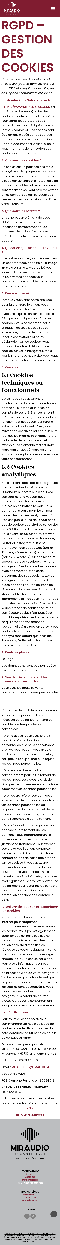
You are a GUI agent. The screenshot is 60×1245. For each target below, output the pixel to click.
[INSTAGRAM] (33, 1216)
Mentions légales (30, 1179)
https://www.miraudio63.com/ (25, 107)
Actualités (30, 1177)
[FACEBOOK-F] (27, 1216)
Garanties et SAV (30, 1200)
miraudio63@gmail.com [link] (30, 1067)
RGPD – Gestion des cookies (30, 1182)
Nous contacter (30, 1194)
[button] (53, 8)
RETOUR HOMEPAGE (30, 1115)
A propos (30, 1174)
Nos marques (30, 1197)
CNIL (30, 1108)
